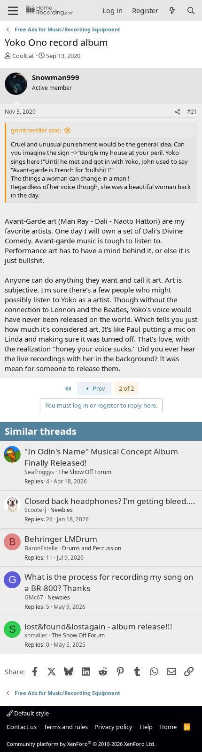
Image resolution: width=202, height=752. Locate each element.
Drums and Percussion (91, 548)
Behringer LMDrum (60, 538)
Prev (98, 388)
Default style (31, 713)
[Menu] (13, 10)
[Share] (177, 112)
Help (146, 727)
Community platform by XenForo (81, 743)
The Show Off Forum (84, 472)
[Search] (191, 10)
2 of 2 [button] (126, 388)
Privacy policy (113, 727)
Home (168, 727)
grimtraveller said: (36, 130)
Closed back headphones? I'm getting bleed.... (109, 501)
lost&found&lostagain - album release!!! (98, 626)
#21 (192, 112)
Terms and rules (66, 727)
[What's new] (172, 10)
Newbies (61, 510)
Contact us (22, 727)
